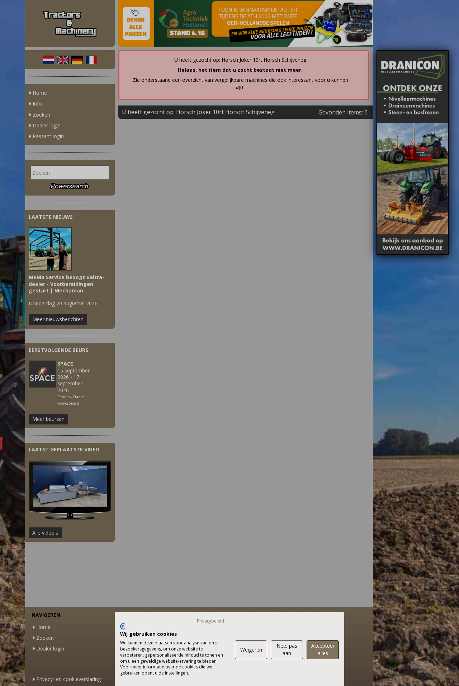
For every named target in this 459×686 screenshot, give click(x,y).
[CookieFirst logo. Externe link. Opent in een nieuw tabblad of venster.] (123, 626)
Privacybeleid (210, 621)
